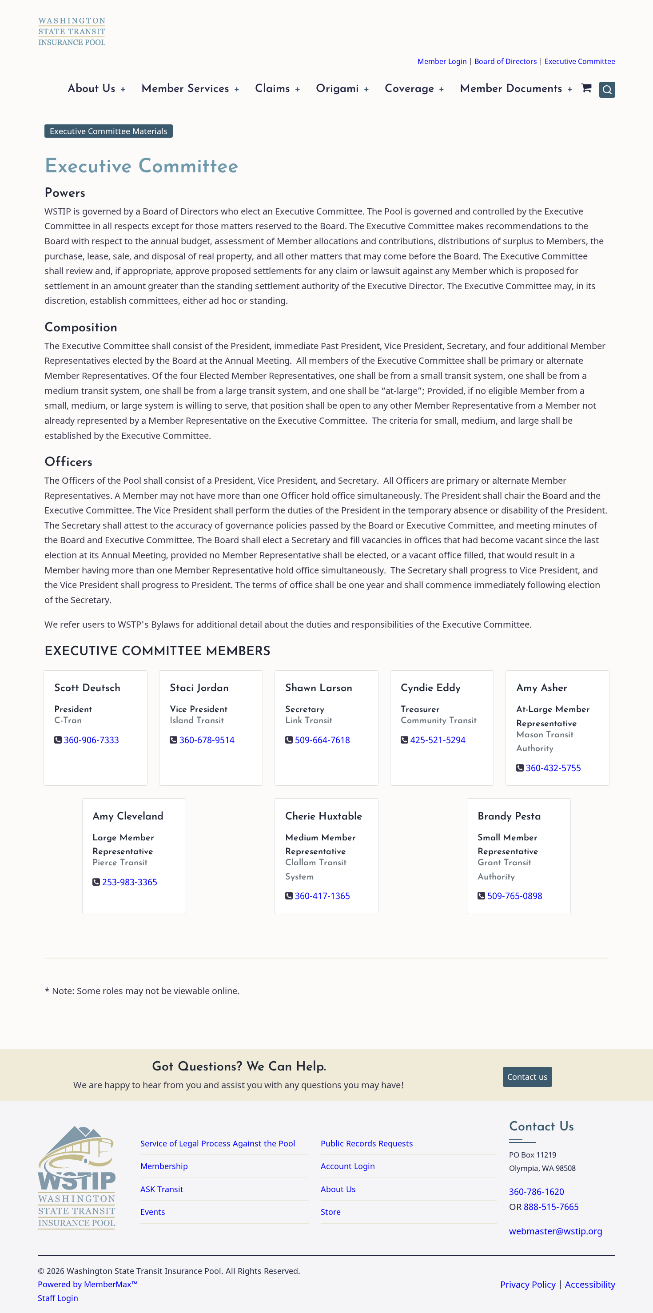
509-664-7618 (322, 740)
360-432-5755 (553, 768)
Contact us (527, 1076)
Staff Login (58, 1298)
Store (331, 1211)
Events (152, 1211)
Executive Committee (580, 61)
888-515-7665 (551, 1207)
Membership (164, 1166)
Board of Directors (505, 61)
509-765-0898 (514, 896)
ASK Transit (161, 1189)
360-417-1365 (322, 896)
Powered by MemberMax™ (88, 1284)
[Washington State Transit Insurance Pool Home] (72, 25)
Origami (337, 89)
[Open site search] (607, 90)
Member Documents (511, 89)
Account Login (348, 1166)
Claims (272, 89)
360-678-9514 (207, 740)
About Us (91, 89)
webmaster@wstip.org (555, 1231)
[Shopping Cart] (586, 89)
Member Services (185, 89)
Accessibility (590, 1284)
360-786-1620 (536, 1192)
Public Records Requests (402, 1143)
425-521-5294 (438, 740)
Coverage (409, 89)
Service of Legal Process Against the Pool (217, 1143)
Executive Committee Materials (108, 131)
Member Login (442, 61)
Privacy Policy (528, 1284)
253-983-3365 (129, 882)
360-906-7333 (91, 740)
